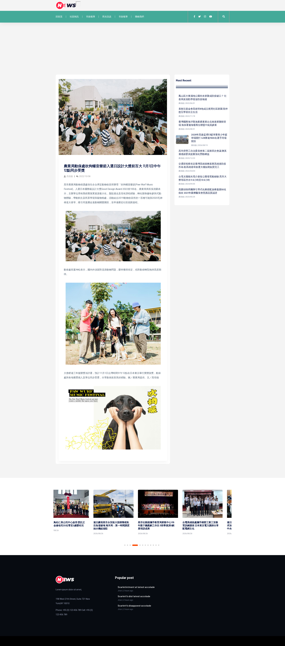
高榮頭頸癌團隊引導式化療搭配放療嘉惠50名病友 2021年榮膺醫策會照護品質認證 (202, 191)
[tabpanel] (76, 513)
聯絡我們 (139, 16)
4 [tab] (135, 545)
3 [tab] (130, 545)
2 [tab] (127, 545)
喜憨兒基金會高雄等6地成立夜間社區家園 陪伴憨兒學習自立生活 (203, 110)
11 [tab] (156, 545)
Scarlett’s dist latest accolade (134, 596)
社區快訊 (74, 16)
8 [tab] (148, 545)
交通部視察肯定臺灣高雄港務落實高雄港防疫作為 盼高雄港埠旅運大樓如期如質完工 (202, 165)
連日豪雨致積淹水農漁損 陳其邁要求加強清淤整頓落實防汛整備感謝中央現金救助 (207, 525)
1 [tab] (124, 545)
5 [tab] (140, 545)
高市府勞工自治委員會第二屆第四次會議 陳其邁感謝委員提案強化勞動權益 (203, 152)
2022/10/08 (84, 176)
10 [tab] (153, 545)
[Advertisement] (142, 52)
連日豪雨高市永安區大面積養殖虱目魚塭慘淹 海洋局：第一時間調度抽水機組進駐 (74, 525)
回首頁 (59, 16)
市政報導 (90, 16)
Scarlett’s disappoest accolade (134, 605)
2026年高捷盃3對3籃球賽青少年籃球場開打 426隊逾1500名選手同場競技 (209, 138)
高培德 (69, 176)
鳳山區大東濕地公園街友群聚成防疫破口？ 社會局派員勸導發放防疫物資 (203, 97)
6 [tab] (142, 545)
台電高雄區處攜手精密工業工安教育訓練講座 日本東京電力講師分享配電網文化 (163, 525)
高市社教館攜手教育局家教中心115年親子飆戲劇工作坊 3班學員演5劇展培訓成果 (118, 525)
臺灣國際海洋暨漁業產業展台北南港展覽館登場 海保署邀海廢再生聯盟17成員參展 (202, 123)
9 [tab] (150, 545)
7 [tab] (145, 545)
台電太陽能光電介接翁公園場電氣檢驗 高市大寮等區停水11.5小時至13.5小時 (203, 178)
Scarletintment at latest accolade (136, 587)
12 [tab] (158, 545)
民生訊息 (106, 16)
